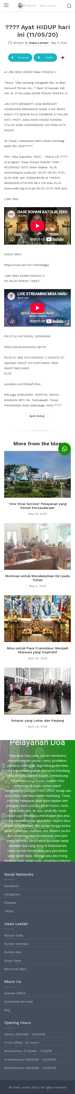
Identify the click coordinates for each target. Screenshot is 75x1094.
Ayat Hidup (37, 416)
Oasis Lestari (38, 42)
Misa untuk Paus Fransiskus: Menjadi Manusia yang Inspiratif (37, 650)
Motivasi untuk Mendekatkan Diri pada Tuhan (37, 578)
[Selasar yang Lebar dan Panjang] (37, 691)
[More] (62, 57)
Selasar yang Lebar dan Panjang (37, 721)
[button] (64, 449)
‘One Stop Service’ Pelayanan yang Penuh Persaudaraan (38, 506)
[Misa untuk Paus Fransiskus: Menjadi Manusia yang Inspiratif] (37, 618)
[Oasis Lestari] (10, 43)
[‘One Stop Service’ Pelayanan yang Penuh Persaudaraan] (37, 474)
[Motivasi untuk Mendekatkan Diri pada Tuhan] (37, 546)
